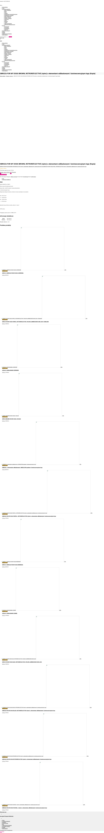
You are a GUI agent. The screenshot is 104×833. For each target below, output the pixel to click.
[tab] (53, 178)
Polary (5, 20)
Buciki (5, 11)
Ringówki (6, 21)
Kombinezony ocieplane (8, 15)
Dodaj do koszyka (3, 174)
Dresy (5, 12)
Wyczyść (14, 172)
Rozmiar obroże (3, 172)
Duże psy (6, 29)
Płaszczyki (6, 19)
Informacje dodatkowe (6, 179)
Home (3, 820)
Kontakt (3, 32)
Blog (3, 824)
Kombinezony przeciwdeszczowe (10, 14)
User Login (2, 37)
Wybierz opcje (5, 271)
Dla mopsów (6, 26)
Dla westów (6, 27)
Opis (3, 178)
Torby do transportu (8, 23)
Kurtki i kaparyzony (7, 16)
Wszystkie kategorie (6, 9)
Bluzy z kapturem (7, 10)
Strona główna (5, 7)
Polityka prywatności (6, 821)
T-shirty (5, 22)
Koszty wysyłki (5, 823)
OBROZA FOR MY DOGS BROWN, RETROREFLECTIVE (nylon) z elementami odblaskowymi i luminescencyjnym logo (22, 166)
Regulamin (4, 822)
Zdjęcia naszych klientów (7, 33)
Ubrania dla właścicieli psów (9, 24)
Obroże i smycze (7, 17)
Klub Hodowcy (5, 34)
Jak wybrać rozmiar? (6, 30)
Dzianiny (6, 13)
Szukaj (10, 36)
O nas (3, 8)
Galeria (3, 31)
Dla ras (3, 25)
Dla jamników (6, 28)
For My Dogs (25, 176)
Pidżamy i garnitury (8, 18)
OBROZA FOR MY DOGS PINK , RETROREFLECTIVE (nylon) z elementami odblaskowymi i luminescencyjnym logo (65, 166)
